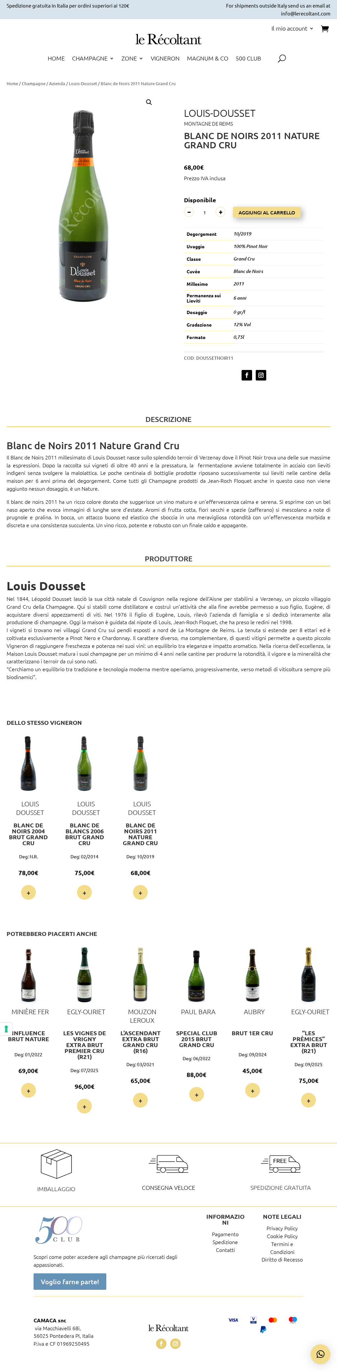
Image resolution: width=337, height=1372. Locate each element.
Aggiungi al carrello (267, 212)
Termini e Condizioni (282, 1247)
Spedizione (225, 1241)
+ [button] (28, 892)
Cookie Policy (282, 1235)
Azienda (57, 83)
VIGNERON (165, 59)
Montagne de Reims (208, 123)
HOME (56, 59)
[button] (149, 102)
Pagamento (225, 1233)
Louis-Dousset (83, 83)
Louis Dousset (109, 457)
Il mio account (289, 29)
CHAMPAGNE (90, 59)
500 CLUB (248, 59)
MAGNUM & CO (207, 59)
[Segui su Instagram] (261, 375)
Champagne (33, 83)
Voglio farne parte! (70, 1281)
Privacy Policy (282, 1228)
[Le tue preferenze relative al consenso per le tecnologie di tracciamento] (6, 1029)
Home (12, 83)
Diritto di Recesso (282, 1259)
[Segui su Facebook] (247, 375)
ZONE (129, 59)
